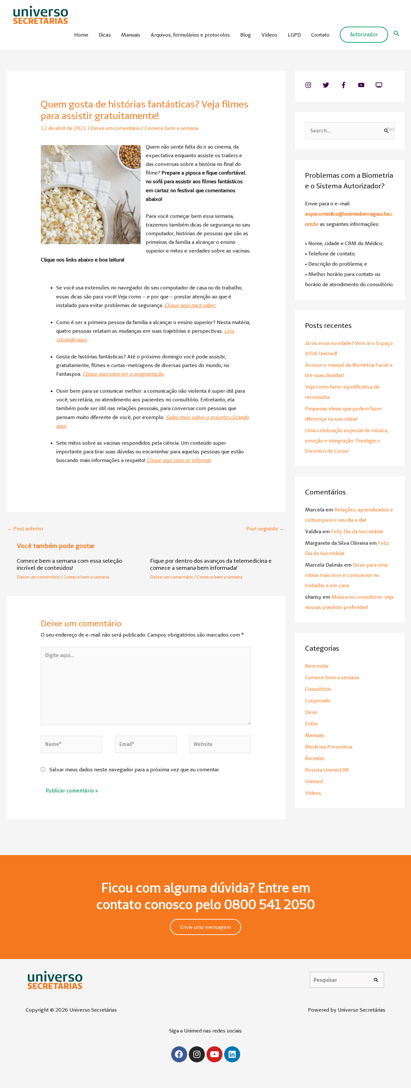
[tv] (380, 85)
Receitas (315, 758)
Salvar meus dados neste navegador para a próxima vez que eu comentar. (134, 769)
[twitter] (331, 85)
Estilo (311, 723)
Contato (320, 34)
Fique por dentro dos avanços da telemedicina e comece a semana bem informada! (211, 564)
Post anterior (25, 528)
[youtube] (366, 85)
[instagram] (313, 85)
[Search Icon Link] (396, 34)
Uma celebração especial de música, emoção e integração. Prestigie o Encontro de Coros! (346, 440)
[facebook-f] (348, 85)
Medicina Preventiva (328, 746)
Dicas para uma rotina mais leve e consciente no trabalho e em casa (346, 574)
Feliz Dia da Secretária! (357, 531)
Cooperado (317, 700)
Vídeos (269, 34)
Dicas (105, 34)
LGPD (294, 34)
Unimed (314, 781)
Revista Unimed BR (327, 770)
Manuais (130, 34)
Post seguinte (265, 528)
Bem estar (317, 666)
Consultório (318, 689)
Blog (245, 34)
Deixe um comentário (115, 128)
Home (81, 34)
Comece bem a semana (171, 128)
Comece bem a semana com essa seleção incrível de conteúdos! (69, 564)
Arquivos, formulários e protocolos (190, 34)
